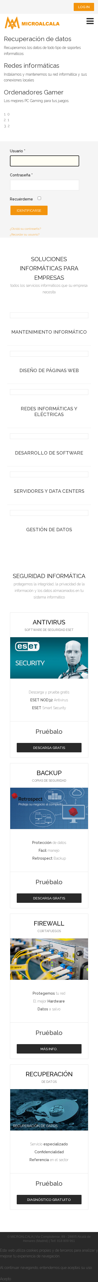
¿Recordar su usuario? (24, 234)
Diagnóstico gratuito (49, 1200)
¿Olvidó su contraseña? (25, 229)
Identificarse (29, 210)
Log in (84, 7)
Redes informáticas (31, 65)
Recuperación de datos (37, 39)
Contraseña (21, 175)
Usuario (17, 151)
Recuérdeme (21, 199)
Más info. (49, 1049)
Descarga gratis (49, 748)
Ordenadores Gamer (34, 92)
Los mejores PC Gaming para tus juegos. (36, 101)
